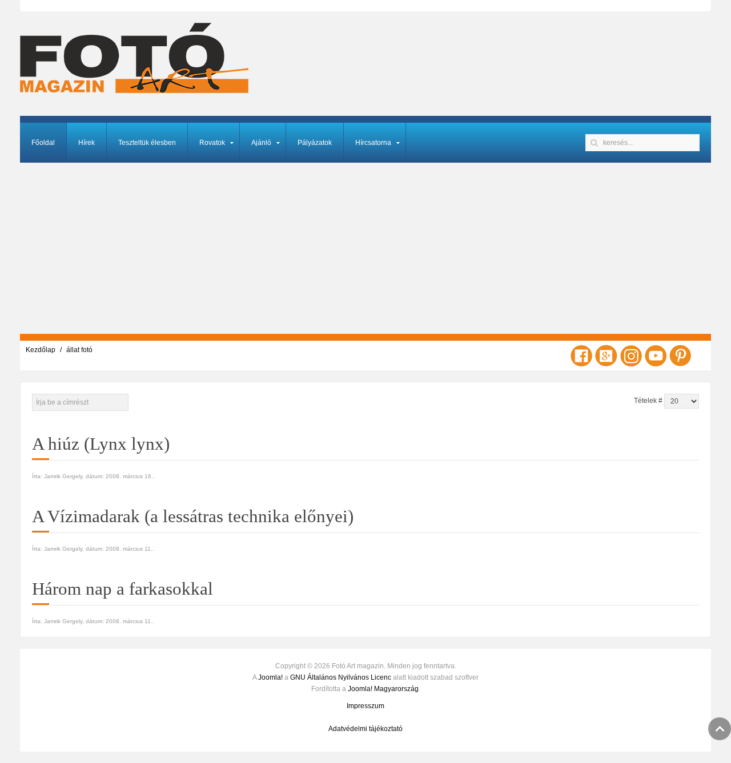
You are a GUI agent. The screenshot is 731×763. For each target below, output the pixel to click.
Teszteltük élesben (147, 143)
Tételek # (648, 401)
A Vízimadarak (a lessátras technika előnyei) (193, 516)
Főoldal (43, 143)
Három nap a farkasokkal (122, 589)
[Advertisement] (365, 248)
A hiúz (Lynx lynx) (101, 444)
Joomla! (270, 677)
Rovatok (212, 143)
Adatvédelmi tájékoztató (365, 729)
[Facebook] (581, 355)
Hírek (86, 143)
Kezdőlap (40, 350)
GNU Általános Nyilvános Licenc (340, 677)
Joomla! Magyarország (383, 689)
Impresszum (365, 706)
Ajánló (261, 143)
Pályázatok (315, 143)
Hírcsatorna (373, 143)
